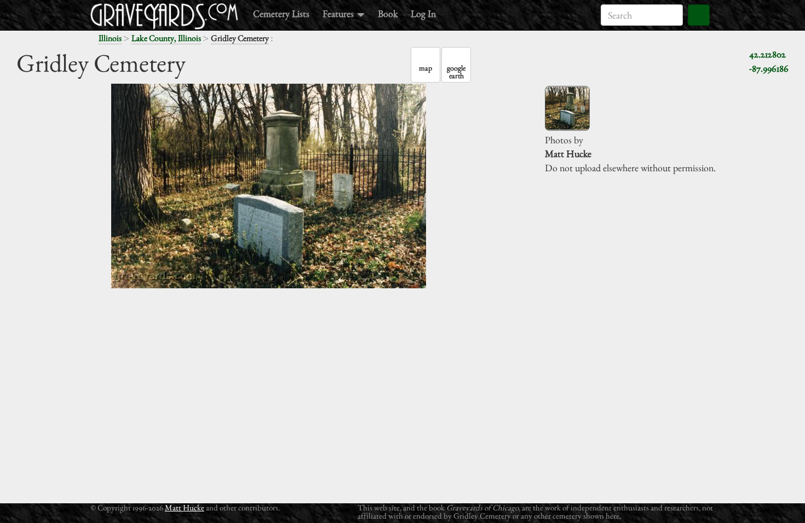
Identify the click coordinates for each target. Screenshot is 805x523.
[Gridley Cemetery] (567, 108)
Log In (423, 13)
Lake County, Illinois (166, 38)
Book (388, 13)
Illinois (110, 38)
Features (339, 13)
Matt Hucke (184, 507)
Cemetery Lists (281, 13)
